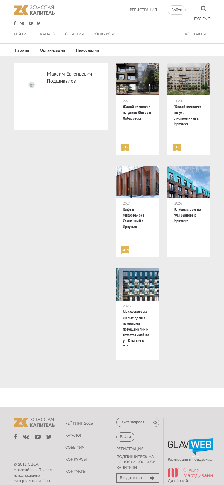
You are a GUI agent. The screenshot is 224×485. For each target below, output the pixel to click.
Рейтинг (23, 34)
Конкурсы (103, 34)
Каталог (48, 34)
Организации (52, 50)
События (74, 34)
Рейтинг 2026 (79, 424)
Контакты (195, 34)
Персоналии (87, 50)
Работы (22, 50)
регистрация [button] (129, 449)
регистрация (143, 10)
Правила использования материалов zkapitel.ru (34, 475)
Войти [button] (176, 10)
